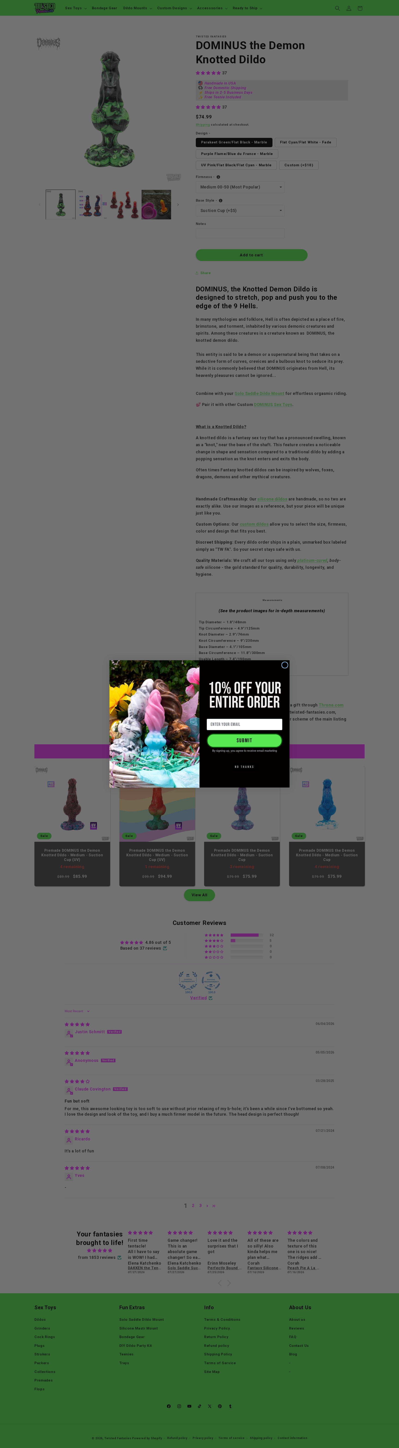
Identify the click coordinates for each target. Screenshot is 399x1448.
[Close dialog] (285, 665)
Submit (244, 740)
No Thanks (244, 767)
